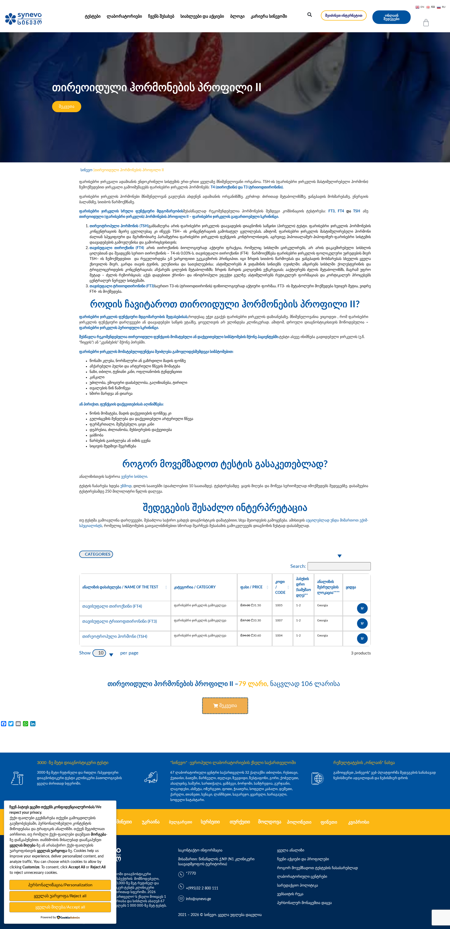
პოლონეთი (299, 822)
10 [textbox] (100, 653)
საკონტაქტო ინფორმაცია (200, 850)
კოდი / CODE (280, 587)
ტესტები (93, 16)
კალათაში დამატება (362, 608)
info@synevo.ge (198, 899)
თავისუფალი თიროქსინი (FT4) (112, 606)
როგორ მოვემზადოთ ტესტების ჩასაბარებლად (317, 868)
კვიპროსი (358, 822)
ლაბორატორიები (124, 16)
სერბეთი (210, 822)
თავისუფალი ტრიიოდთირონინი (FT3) (119, 621)
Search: (298, 566)
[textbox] (96, 554)
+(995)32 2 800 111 (202, 888)
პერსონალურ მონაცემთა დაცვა (304, 903)
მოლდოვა (269, 822)
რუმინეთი (121, 822)
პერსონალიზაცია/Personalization (60, 885)
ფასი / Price (251, 587)
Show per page (109, 653)
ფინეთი (329, 822)
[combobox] (213, 554)
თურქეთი (240, 822)
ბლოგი (237, 16)
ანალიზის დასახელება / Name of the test (120, 587)
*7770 (191, 873)
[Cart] (426, 23)
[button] (309, 14)
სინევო (86, 170)
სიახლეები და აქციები (202, 16)
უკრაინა (151, 822)
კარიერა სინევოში (269, 16)
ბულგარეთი (180, 822)
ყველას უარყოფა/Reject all (60, 896)
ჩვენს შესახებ (161, 16)
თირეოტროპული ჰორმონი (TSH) (114, 636)
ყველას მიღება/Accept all (60, 907)
